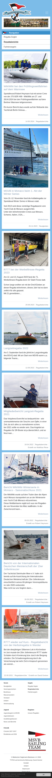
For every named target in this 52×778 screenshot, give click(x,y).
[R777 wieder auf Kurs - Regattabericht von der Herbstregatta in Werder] (26, 624)
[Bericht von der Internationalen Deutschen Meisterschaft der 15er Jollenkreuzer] (26, 545)
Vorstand (6, 698)
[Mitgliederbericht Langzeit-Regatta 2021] (26, 391)
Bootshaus (7, 692)
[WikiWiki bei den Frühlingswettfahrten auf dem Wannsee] (26, 68)
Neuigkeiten (8, 686)
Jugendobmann (9, 716)
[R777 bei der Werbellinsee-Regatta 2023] (26, 249)
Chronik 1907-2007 (10, 731)
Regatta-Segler (10, 37)
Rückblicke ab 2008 (10, 734)
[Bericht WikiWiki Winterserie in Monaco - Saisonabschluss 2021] (26, 469)
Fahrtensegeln (10, 47)
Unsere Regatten (33, 713)
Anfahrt (6, 701)
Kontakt (26, 763)
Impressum (26, 769)
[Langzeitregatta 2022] (26, 328)
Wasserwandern (9, 695)
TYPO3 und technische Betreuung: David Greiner (26, 760)
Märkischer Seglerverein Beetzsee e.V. (15, 12)
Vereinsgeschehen (10, 689)
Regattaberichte (11, 42)
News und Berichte (10, 722)
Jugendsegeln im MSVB (11, 713)
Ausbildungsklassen (10, 719)
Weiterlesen (43, 115)
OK (44, 774)
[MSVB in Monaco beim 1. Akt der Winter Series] (26, 157)
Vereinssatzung (9, 704)
